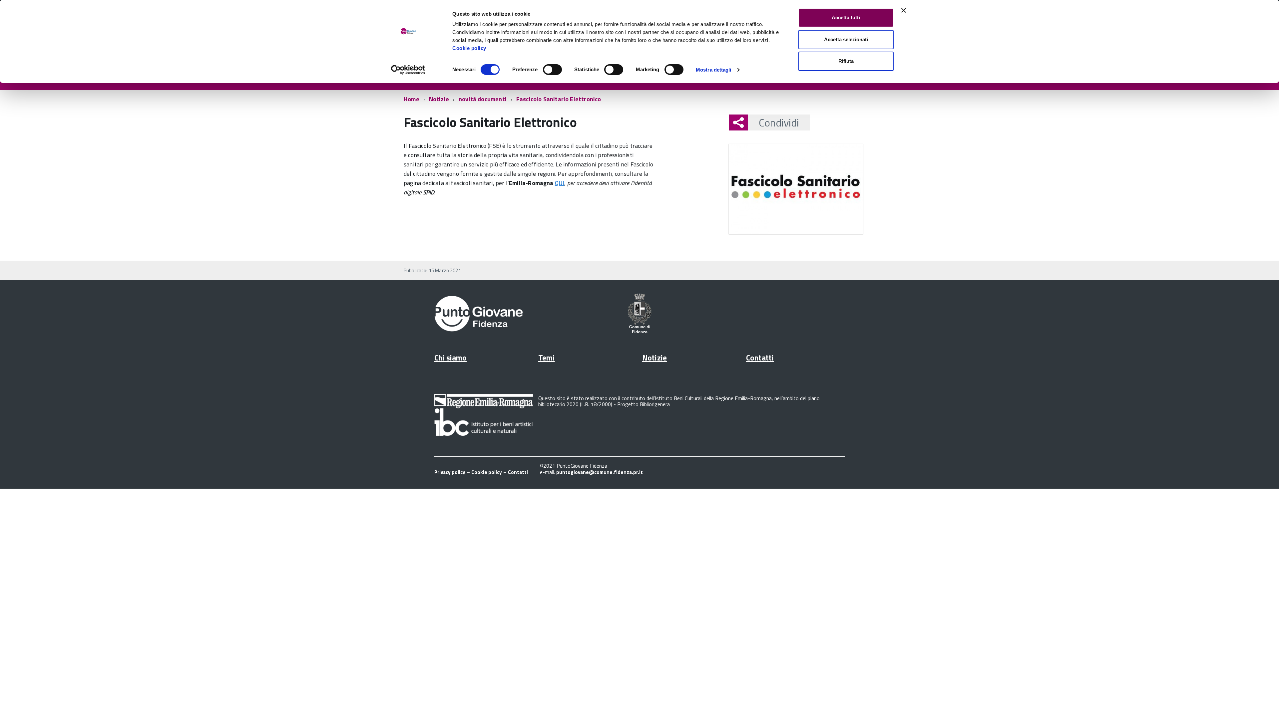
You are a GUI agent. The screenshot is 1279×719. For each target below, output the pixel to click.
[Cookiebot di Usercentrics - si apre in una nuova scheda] (408, 70)
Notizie (439, 99)
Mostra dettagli (713, 70)
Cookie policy (469, 48)
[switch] (552, 69)
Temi (546, 357)
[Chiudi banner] (903, 10)
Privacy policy (449, 472)
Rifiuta (846, 61)
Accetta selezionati (846, 39)
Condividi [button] (779, 122)
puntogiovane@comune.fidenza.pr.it (599, 472)
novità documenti (483, 99)
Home (411, 99)
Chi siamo (450, 357)
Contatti (760, 357)
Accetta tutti (846, 17)
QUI (560, 182)
